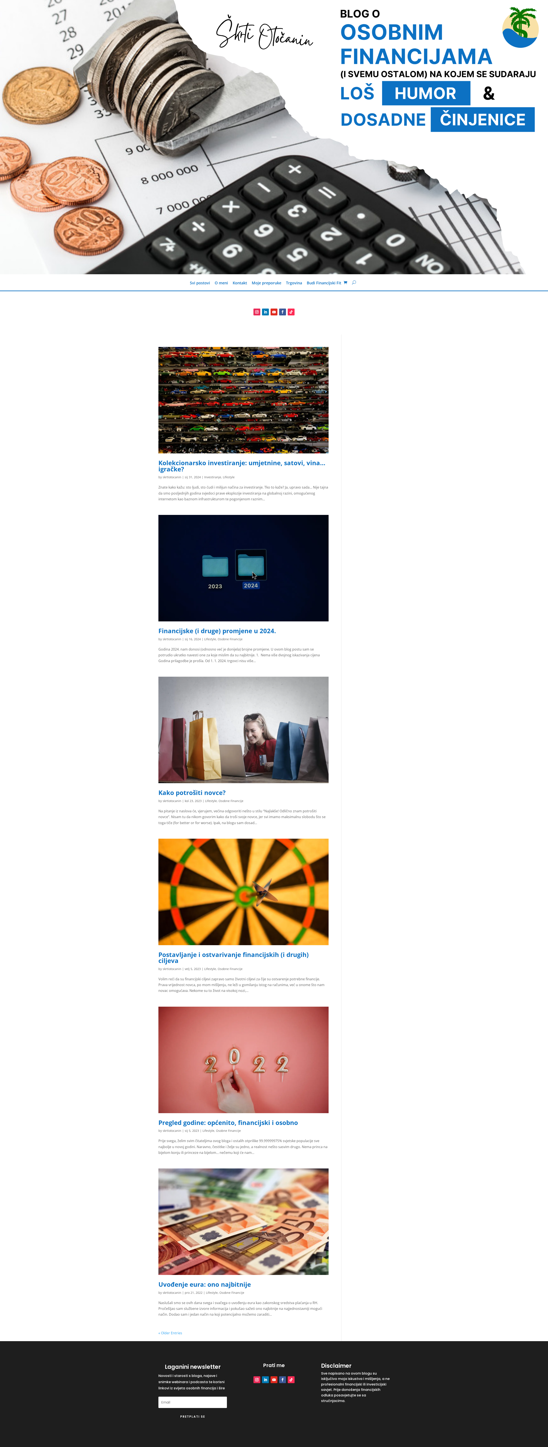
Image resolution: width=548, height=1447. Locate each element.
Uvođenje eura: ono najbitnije (204, 1284)
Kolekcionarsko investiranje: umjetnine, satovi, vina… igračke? (241, 466)
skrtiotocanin (172, 477)
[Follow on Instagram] (256, 312)
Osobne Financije (230, 639)
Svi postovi (200, 283)
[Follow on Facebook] (282, 312)
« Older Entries (170, 1333)
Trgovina (294, 283)
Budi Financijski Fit (324, 283)
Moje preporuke (266, 283)
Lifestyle (229, 477)
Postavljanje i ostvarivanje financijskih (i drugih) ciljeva (233, 957)
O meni (221, 283)
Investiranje (212, 477)
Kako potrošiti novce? (192, 792)
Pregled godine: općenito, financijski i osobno (228, 1122)
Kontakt (240, 283)
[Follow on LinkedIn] (265, 312)
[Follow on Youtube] (274, 312)
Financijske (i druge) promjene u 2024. (217, 631)
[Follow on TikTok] (291, 312)
